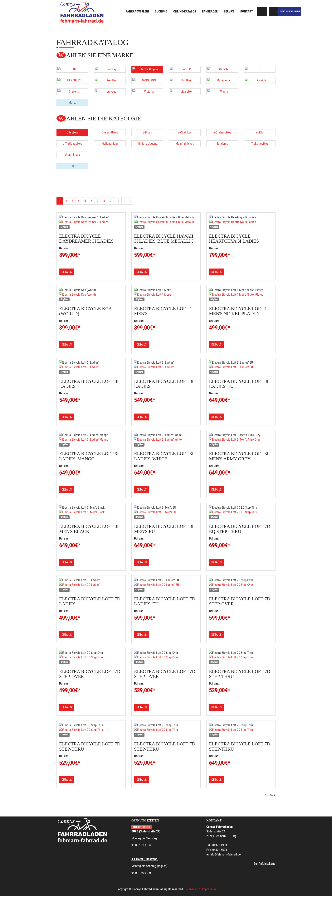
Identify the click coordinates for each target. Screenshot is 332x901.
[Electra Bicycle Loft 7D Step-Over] (241, 585)
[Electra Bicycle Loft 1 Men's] (166, 294)
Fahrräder (210, 11)
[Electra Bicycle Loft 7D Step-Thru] (241, 657)
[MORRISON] (147, 80)
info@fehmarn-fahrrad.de (225, 854)
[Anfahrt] (262, 11)
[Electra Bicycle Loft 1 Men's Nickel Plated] (241, 294)
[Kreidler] (110, 80)
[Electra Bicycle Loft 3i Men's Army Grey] (241, 439)
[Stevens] (72, 91)
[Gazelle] (222, 69)
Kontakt (246, 11)
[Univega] (110, 91)
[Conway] (110, 69)
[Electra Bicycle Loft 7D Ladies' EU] (166, 585)
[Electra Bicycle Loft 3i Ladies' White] (166, 439)
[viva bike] (185, 91)
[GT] (260, 69)
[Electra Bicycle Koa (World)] (91, 294)
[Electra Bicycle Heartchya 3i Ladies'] (241, 222)
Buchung (161, 11)
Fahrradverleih (137, 11)
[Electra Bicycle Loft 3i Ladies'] (91, 367)
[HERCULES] (72, 80)
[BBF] (72, 69)
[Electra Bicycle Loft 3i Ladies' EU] (241, 367)
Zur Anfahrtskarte (265, 863)
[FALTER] (185, 69)
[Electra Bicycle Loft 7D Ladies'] (91, 585)
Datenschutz (192, 889)
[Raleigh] (260, 80)
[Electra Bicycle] (147, 69)
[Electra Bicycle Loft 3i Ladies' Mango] (91, 439)
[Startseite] (82, 12)
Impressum (209, 889)
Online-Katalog (184, 11)
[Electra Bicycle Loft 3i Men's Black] (91, 512)
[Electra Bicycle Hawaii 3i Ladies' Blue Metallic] (166, 222)
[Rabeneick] (222, 80)
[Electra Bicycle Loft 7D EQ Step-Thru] (241, 512)
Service (229, 11)
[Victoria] (147, 91)
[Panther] (185, 80)
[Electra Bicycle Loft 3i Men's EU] (166, 512)
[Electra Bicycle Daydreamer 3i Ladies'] (91, 222)
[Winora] (222, 91)
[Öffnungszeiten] (273, 11)
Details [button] (66, 272)
